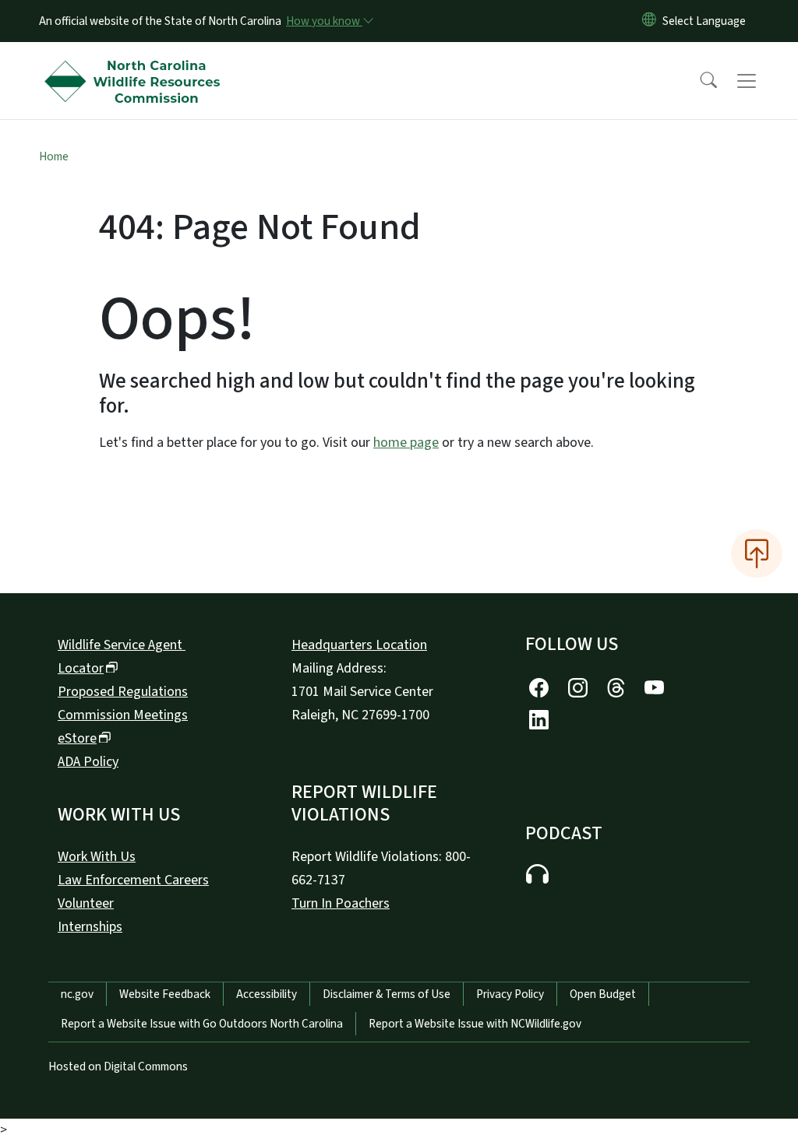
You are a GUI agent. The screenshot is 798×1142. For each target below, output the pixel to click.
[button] (698, 81)
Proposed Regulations (123, 691)
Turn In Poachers (340, 903)
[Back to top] (756, 553)
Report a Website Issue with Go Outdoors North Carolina (202, 1023)
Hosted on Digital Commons (118, 1066)
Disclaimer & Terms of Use (386, 994)
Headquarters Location (359, 645)
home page (406, 442)
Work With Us (97, 856)
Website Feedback (164, 994)
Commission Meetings (123, 715)
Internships (90, 926)
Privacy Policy (510, 994)
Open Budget (603, 994)
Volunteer (86, 903)
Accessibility (266, 994)
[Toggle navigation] (761, 81)
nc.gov (77, 994)
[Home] (136, 63)
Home (54, 156)
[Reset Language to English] (649, 21)
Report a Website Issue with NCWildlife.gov (475, 1023)
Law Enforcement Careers (133, 880)
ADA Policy (88, 761)
